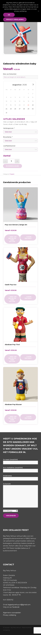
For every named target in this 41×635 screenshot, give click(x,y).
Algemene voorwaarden (12, 613)
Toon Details (28, 237)
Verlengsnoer (9, 128)
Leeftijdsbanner (9, 146)
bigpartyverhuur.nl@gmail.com (19, 605)
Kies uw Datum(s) (9, 74)
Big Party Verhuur (16, 627)
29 (28, 109)
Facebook (15, 607)
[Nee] (38, 11)
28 (24, 109)
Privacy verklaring (9, 615)
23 (33, 105)
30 (33, 109)
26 (15, 109)
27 (19, 109)
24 (6, 109)
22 (28, 105)
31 (6, 113)
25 (11, 109)
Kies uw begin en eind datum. (13, 239)
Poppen (12, 174)
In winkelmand (12, 166)
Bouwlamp (8, 137)
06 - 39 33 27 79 (14, 595)
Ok (9, 15)
